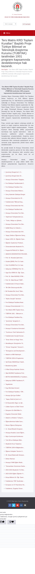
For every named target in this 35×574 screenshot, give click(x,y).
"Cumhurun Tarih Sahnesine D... (15, 332)
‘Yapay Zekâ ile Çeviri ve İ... (14, 399)
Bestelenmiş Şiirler (11, 365)
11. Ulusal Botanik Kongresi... (15, 429)
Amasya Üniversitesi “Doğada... (15, 179)
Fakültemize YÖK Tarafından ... (15, 481)
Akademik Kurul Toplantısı (13, 444)
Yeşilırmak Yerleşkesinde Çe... (15, 217)
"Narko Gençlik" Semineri (13, 298)
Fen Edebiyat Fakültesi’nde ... (15, 209)
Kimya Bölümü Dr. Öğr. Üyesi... (15, 477)
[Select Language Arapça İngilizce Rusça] (9, 23)
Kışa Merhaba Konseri (12, 388)
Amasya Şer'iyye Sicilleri (13, 395)
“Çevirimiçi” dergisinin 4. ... (14, 321)
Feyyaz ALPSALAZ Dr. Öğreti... (15, 250)
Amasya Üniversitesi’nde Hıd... (15, 205)
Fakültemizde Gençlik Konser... (15, 336)
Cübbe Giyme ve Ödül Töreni (15, 406)
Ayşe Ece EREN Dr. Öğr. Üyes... (15, 272)
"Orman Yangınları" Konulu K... (15, 347)
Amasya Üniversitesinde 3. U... (15, 306)
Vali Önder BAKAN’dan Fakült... (15, 362)
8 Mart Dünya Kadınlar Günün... (15, 369)
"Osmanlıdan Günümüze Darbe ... (16, 466)
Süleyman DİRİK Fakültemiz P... (15, 380)
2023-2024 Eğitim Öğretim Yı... (15, 473)
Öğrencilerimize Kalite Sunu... (15, 421)
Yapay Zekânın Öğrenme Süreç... (16, 235)
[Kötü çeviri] (11, 522)
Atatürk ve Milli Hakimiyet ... (14, 354)
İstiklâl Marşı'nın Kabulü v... (14, 228)
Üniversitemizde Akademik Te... (15, 246)
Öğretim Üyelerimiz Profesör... (15, 243)
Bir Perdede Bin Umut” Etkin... (15, 291)
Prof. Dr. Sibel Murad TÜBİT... (15, 280)
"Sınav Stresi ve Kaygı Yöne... (15, 339)
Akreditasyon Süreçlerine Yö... (15, 343)
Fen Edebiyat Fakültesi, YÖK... (15, 391)
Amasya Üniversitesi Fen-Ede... (15, 295)
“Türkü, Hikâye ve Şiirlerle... (14, 220)
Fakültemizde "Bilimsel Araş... (15, 202)
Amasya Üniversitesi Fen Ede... (15, 213)
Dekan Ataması (10, 458)
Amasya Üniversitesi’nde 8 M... (15, 231)
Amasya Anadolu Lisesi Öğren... (15, 432)
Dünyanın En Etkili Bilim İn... (14, 410)
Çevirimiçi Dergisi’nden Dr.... (14, 176)
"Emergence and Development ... (16, 351)
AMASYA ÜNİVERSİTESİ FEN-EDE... (17, 254)
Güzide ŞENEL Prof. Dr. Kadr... (15, 261)
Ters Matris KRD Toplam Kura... (15, 310)
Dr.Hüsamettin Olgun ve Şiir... (15, 403)
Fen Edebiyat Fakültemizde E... (15, 183)
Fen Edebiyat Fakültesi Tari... (14, 187)
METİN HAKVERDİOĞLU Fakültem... (17, 377)
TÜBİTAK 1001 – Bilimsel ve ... (15, 313)
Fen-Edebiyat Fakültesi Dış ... (15, 317)
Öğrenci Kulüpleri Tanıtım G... (15, 451)
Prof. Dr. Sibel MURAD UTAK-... (15, 276)
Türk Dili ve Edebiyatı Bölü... (14, 440)
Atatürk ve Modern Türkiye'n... (15, 418)
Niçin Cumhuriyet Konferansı (14, 436)
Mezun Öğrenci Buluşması (14, 425)
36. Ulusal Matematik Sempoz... (15, 455)
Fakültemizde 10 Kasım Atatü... (15, 284)
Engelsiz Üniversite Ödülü (13, 414)
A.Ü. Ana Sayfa (26, 24)
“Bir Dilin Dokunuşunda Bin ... (15, 287)
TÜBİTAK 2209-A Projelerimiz (15, 358)
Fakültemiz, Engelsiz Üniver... (15, 488)
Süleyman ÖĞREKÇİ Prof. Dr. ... (15, 269)
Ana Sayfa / (5, 69)
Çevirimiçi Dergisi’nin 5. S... (14, 172)
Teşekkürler (9, 384)
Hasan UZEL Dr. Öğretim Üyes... (15, 239)
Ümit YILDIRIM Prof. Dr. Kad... (15, 265)
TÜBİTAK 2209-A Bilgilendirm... (15, 447)
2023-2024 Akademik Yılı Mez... (15, 470)
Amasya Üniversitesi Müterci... (15, 190)
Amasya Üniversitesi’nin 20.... (15, 198)
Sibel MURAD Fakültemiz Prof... (15, 373)
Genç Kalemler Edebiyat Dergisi (15, 194)
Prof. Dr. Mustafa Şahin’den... (15, 257)
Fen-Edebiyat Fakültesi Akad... (15, 302)
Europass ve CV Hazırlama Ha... (15, 485)
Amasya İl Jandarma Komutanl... (16, 328)
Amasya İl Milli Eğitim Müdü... (15, 462)
